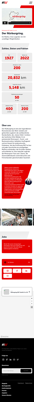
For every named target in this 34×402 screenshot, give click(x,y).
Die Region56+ (6, 386)
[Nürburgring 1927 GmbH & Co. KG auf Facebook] (17, 271)
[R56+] (5, 3)
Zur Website (11, 262)
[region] (17, 314)
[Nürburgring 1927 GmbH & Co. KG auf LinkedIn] (26, 271)
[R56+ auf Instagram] (3, 360)
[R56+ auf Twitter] (17, 360)
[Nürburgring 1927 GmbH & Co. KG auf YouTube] (7, 276)
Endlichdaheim (6, 388)
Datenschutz (5, 374)
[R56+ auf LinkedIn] (10, 360)
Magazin (4, 383)
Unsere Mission (6, 395)
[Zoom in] (31, 298)
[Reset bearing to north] (31, 303)
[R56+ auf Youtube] (14, 360)
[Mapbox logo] (5, 337)
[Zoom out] (31, 301)
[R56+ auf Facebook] (6, 360)
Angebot (4, 393)
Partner (4, 390)
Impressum (21, 383)
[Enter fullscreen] (31, 307)
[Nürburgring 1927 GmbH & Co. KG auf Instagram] (7, 271)
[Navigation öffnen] (30, 2)
